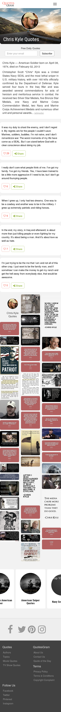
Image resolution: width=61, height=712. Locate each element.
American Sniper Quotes (30, 602)
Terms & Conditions (44, 675)
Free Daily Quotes (30, 48)
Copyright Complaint (44, 680)
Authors (7, 652)
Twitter (6, 695)
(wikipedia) (39, 113)
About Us (38, 652)
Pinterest (7, 699)
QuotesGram (8, 4)
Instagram (8, 703)
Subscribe (47, 53)
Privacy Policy (41, 671)
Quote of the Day (42, 660)
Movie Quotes (10, 660)
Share (20, 153)
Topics (6, 656)
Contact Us (39, 656)
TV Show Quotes (11, 665)
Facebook (8, 690)
